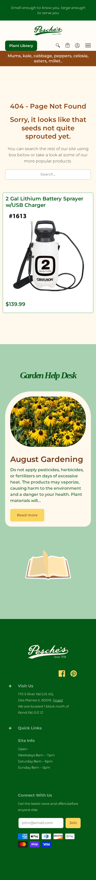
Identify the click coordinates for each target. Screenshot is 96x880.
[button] (58, 45)
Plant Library (21, 45)
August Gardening (46, 459)
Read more (27, 515)
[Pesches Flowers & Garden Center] (48, 31)
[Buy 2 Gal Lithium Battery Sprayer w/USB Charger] (48, 253)
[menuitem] (58, 45)
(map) (58, 700)
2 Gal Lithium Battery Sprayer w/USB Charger (44, 202)
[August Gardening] (48, 423)
